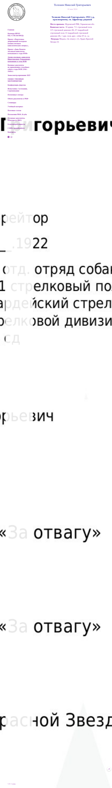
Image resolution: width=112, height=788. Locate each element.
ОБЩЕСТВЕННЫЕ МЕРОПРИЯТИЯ (16, 80)
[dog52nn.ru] (16, 12)
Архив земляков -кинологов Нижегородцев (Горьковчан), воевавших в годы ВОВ (19, 59)
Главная (11, 30)
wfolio (14, 784)
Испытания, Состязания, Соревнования (17, 90)
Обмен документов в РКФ (18, 99)
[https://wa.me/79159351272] (11, 137)
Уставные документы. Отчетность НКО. (16, 119)
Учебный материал (15, 106)
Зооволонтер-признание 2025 (19, 75)
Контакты (12, 132)
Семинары (12, 102)
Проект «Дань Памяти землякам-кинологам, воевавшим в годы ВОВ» (18, 51)
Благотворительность (16, 124)
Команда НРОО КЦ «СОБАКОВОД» (16, 34)
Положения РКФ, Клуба (17, 114)
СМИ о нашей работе (16, 128)
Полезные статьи (14, 110)
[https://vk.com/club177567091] (8, 137)
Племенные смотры (15, 95)
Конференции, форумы (17, 85)
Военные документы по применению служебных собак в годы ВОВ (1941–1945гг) (18, 68)
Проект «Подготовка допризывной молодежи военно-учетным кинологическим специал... (18, 42)
